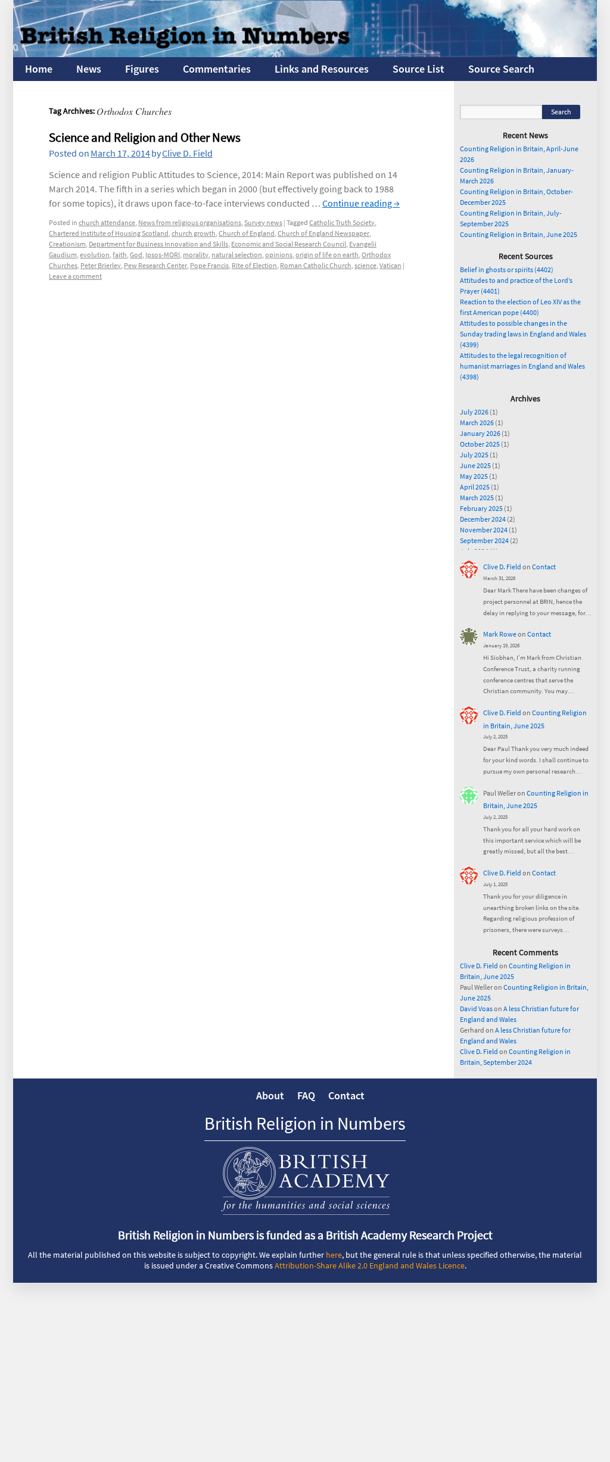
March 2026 (477, 422)
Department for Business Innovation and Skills (158, 243)
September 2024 (484, 540)
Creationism (67, 243)
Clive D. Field (187, 153)
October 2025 (480, 443)
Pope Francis (209, 265)
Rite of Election (254, 265)
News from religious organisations (189, 222)
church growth (194, 233)
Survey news (263, 222)
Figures (142, 69)
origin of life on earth (327, 254)
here (334, 1254)
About (270, 1095)
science (365, 265)
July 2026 (474, 411)
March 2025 (477, 497)
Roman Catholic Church (315, 265)
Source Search (501, 69)
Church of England (247, 233)
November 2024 (484, 529)
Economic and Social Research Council (288, 243)
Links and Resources (322, 69)
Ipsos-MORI (162, 254)
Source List (418, 69)
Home (38, 69)
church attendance (107, 222)
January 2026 (480, 433)
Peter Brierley (100, 265)
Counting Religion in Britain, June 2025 (518, 234)
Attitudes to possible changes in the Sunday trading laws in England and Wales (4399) (523, 334)
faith (120, 254)
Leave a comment (75, 276)
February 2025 (481, 508)
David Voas (476, 1008)
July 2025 (474, 454)
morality (195, 254)
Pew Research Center (155, 265)
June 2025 (475, 465)
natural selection (236, 254)
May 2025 (474, 476)
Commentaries (217, 69)
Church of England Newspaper (323, 233)
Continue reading (361, 203)
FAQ (306, 1095)
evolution (95, 254)
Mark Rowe (499, 633)
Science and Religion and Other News (145, 137)
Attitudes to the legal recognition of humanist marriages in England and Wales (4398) (522, 366)
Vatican (390, 265)
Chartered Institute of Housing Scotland (109, 233)
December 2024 (483, 519)
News (88, 69)
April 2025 (475, 486)
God (136, 254)
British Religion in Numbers (305, 1123)
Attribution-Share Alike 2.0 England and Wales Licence (370, 1265)
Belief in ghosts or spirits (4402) (506, 269)
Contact (544, 566)
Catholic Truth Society (342, 222)
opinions (278, 254)
